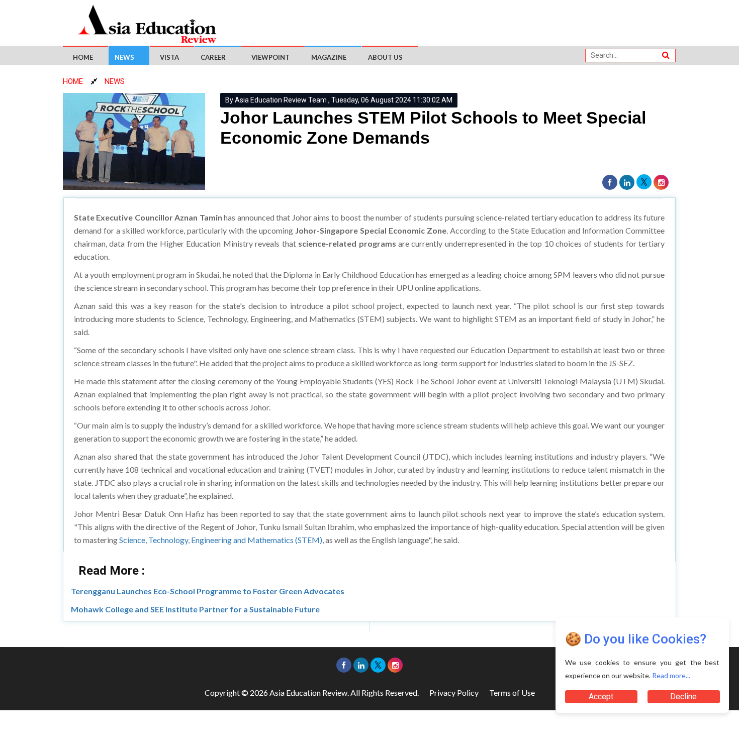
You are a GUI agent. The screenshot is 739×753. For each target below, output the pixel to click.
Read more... (671, 675)
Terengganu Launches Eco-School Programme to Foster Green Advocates (207, 591)
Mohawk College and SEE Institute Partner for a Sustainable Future (195, 609)
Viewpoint (270, 57)
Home (83, 57)
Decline (683, 696)
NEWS (115, 81)
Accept (601, 696)
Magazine (328, 57)
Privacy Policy (454, 692)
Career (213, 57)
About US (385, 57)
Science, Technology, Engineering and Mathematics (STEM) (220, 540)
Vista (169, 57)
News (124, 57)
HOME (73, 81)
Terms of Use (512, 692)
